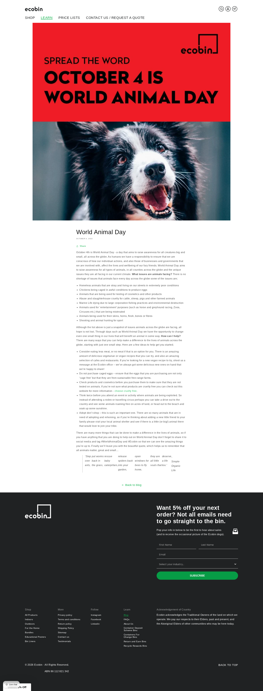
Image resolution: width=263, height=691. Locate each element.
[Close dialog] (187, 316)
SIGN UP (102, 364)
